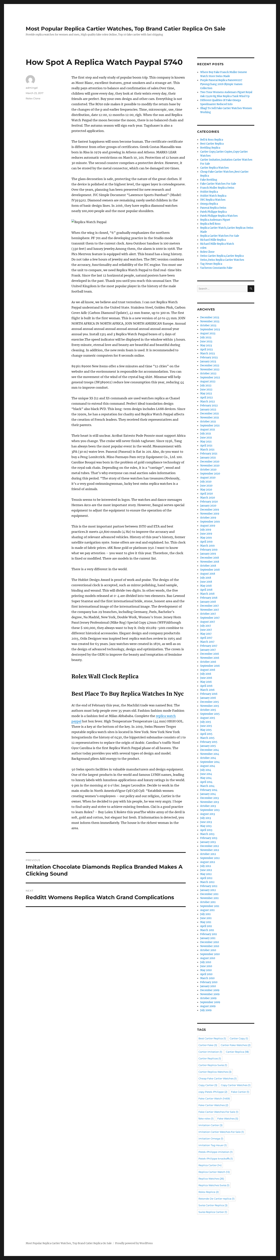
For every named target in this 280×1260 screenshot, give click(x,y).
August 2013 (207, 814)
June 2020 (206, 485)
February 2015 (208, 742)
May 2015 (206, 730)
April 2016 (206, 685)
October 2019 (208, 517)
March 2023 (207, 353)
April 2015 (206, 734)
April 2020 (206, 493)
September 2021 (210, 425)
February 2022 (209, 405)
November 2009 (210, 994)
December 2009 (209, 990)
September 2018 (210, 569)
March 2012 (207, 882)
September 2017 (210, 617)
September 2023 (210, 329)
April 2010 (206, 974)
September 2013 (209, 810)
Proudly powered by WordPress (134, 1243)
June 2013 (206, 822)
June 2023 (206, 341)
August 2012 (207, 862)
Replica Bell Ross (210, 223)
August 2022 (207, 381)
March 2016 (207, 690)
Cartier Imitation (210, 1051)
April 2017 (206, 637)
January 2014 (208, 794)
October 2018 (208, 565)
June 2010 (206, 966)
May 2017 (206, 633)
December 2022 (209, 365)
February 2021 (208, 453)
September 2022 (210, 377)
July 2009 (206, 1010)
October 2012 (208, 854)
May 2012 (206, 874)
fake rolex (206, 1118)
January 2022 (208, 409)
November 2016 (209, 657)
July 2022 (205, 385)
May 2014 (206, 778)
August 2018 (207, 573)
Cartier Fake (207, 1045)
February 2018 (208, 597)
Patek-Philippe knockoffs (215, 1158)
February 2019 (209, 549)
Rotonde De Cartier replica (216, 1198)
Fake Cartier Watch (214, 1098)
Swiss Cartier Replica (212, 1205)
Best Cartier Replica (212, 143)
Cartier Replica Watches (214, 167)
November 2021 (209, 417)
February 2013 (208, 838)
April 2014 (206, 782)
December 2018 (209, 557)
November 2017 (209, 609)
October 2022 (208, 373)
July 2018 (205, 577)
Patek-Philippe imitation (215, 1151)
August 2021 (207, 429)
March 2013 (207, 834)
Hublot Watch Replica (213, 195)
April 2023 (206, 349)
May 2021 (206, 441)
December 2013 (209, 798)
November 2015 (209, 706)
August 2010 (207, 958)
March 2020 (207, 497)
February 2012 (208, 886)
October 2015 (208, 710)
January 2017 (208, 649)
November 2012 (209, 850)
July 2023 (205, 337)
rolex (203, 247)
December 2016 (209, 653)
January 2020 (208, 505)
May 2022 (206, 393)
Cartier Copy (239, 1038)
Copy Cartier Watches (235, 1085)
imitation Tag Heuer (212, 1145)
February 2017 (208, 645)
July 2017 (205, 625)
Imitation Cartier (210, 1125)
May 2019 (206, 537)
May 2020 (206, 489)
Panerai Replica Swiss (213, 207)
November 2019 (209, 513)
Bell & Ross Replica (211, 139)
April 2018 (206, 589)
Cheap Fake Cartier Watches (217, 1078)
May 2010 (206, 970)
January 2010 (208, 986)
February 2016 (209, 694)
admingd (32, 87)
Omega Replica (209, 203)
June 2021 (206, 437)
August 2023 (207, 333)
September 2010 (210, 954)
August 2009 (208, 1006)
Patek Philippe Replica (213, 211)
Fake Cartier (240, 1091)
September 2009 (210, 1002)
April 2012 (206, 878)
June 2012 (206, 870)
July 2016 (205, 673)
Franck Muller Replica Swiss (217, 187)
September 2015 (210, 714)
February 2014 (208, 790)
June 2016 (206, 677)
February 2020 (209, 501)
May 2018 (206, 585)
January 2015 (208, 746)
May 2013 (205, 826)
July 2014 (205, 770)
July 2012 (205, 866)
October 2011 (208, 902)
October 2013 (208, 806)
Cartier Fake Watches (235, 1045)
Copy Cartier (207, 1085)
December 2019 (209, 509)
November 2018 (209, 561)
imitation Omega (210, 1138)
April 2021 (206, 445)
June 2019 (206, 533)
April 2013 (206, 830)
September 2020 (210, 473)
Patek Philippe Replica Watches (219, 215)
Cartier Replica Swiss (212, 1065)
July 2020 (205, 481)
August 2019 (207, 525)
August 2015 (207, 718)
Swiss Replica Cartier (212, 1211)
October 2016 (208, 661)
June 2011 (206, 918)
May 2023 (206, 345)
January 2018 (208, 601)
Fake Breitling (208, 179)
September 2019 (210, 521)
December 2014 (209, 750)
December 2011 (209, 894)
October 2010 (208, 950)
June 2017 (206, 629)
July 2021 (205, 433)
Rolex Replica (208, 1191)
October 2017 (208, 613)
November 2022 (209, 369)
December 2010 (209, 942)
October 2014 (208, 758)
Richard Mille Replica (213, 239)
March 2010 (207, 978)
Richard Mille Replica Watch (217, 243)
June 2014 (206, 774)
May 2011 (205, 922)
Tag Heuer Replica (211, 263)
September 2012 (210, 858)
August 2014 (207, 766)
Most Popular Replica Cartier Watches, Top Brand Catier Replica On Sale (126, 28)
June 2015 (206, 726)
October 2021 (208, 421)
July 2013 (205, 818)
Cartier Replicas (209, 1058)
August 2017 (207, 621)
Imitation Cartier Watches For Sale (221, 1131)
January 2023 (208, 361)
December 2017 (209, 605)
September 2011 (209, 906)
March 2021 (207, 449)
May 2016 (206, 681)
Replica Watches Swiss (213, 1185)
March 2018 (207, 593)
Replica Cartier (210, 1165)
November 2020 (209, 465)
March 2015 (207, 738)
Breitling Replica (210, 147)
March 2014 (207, 786)
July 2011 (205, 914)
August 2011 (207, 910)
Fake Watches (227, 1118)
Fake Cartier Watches (213, 1105)
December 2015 (209, 702)
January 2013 (208, 842)
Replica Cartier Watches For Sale (219, 235)
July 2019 (205, 529)
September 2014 (210, 762)
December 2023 (209, 317)
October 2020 (208, 469)
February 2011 (208, 934)
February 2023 (209, 357)
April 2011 (206, 926)
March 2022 (207, 401)
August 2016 (207, 669)
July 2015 (205, 722)
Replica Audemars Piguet (215, 219)
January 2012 (208, 890)
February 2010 (208, 982)
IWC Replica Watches (213, 199)
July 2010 (205, 962)
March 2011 (207, 930)
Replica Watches (211, 1178)
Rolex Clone (33, 98)
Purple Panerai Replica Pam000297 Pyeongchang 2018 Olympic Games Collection (221, 84)
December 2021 (209, 413)
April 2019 (206, 541)
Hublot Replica (209, 191)
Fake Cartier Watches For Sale (218, 183)
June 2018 (206, 581)
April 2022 (206, 397)
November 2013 (209, 802)
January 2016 (208, 698)
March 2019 (207, 545)
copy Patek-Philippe (212, 1091)
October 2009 (208, 998)
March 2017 (207, 641)
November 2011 (209, 898)
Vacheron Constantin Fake (216, 267)
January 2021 (208, 457)
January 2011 (207, 938)
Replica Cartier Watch (214, 1171)
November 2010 (209, 946)
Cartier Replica (237, 1051)
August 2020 (207, 477)
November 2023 (209, 321)
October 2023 (208, 325)
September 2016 (210, 665)
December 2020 (209, 461)
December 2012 (209, 846)
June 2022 (206, 389)
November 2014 (209, 754)
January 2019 (208, 553)
